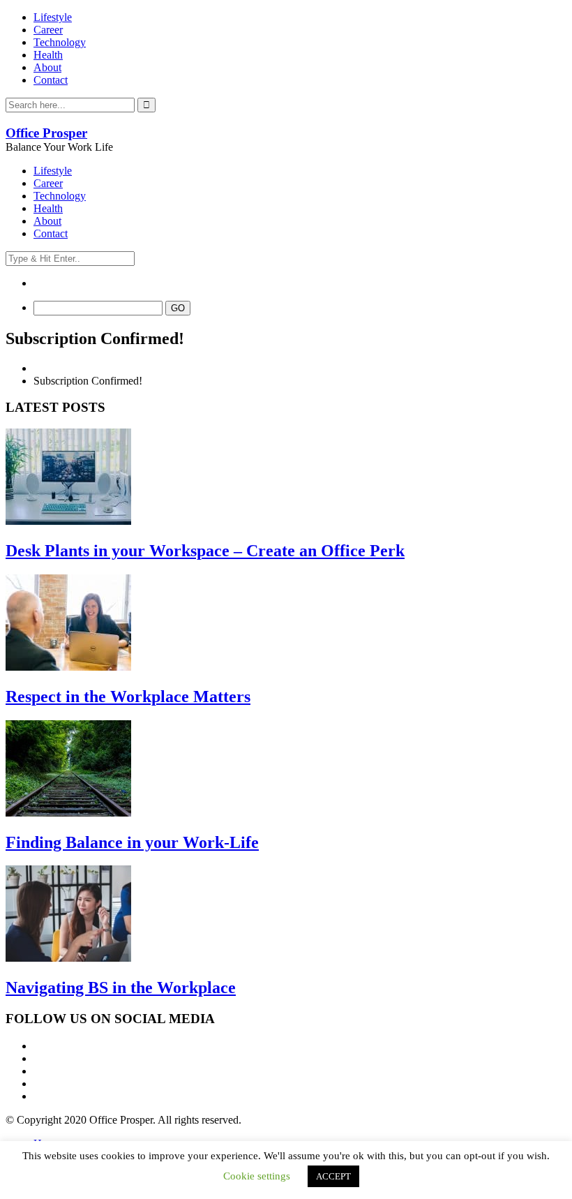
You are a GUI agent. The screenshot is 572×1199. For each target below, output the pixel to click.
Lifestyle (52, 17)
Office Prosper (46, 133)
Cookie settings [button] (256, 1176)
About (47, 67)
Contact (50, 80)
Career (48, 30)
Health (48, 55)
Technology (59, 42)
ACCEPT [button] (333, 1176)
